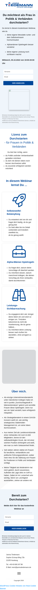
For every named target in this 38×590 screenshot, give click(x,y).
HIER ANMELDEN (18, 83)
